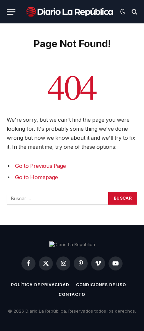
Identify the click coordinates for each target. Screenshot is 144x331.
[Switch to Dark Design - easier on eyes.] (123, 12)
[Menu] (11, 11)
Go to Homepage (36, 177)
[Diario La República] (69, 12)
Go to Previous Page (40, 166)
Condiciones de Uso (101, 284)
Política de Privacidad (40, 284)
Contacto (72, 294)
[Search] (133, 11)
